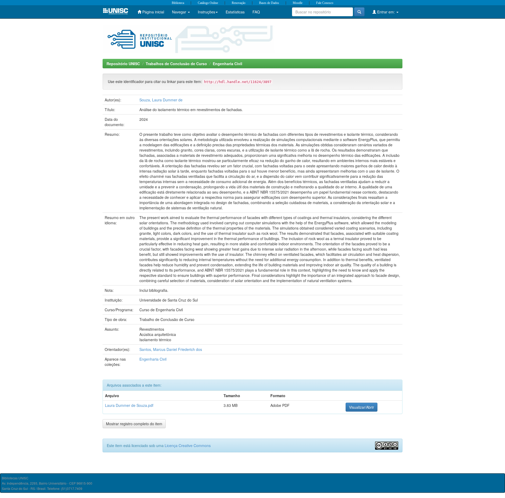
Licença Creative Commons (188, 445)
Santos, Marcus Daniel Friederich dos (170, 349)
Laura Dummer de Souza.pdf (129, 405)
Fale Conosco (324, 2)
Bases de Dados (269, 2)
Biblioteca (178, 2)
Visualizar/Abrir (361, 407)
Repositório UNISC (123, 63)
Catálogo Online (208, 2)
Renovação (238, 2)
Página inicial (152, 11)
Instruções (206, 11)
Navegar (179, 11)
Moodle (297, 2)
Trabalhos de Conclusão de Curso (176, 63)
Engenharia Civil (227, 63)
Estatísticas (235, 11)
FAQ (256, 11)
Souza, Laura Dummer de (161, 99)
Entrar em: (386, 11)
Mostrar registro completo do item (134, 423)
